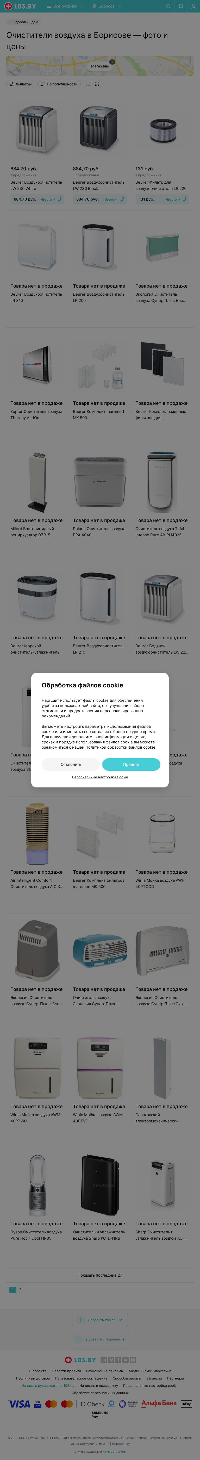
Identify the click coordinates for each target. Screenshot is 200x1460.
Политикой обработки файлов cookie (120, 747)
